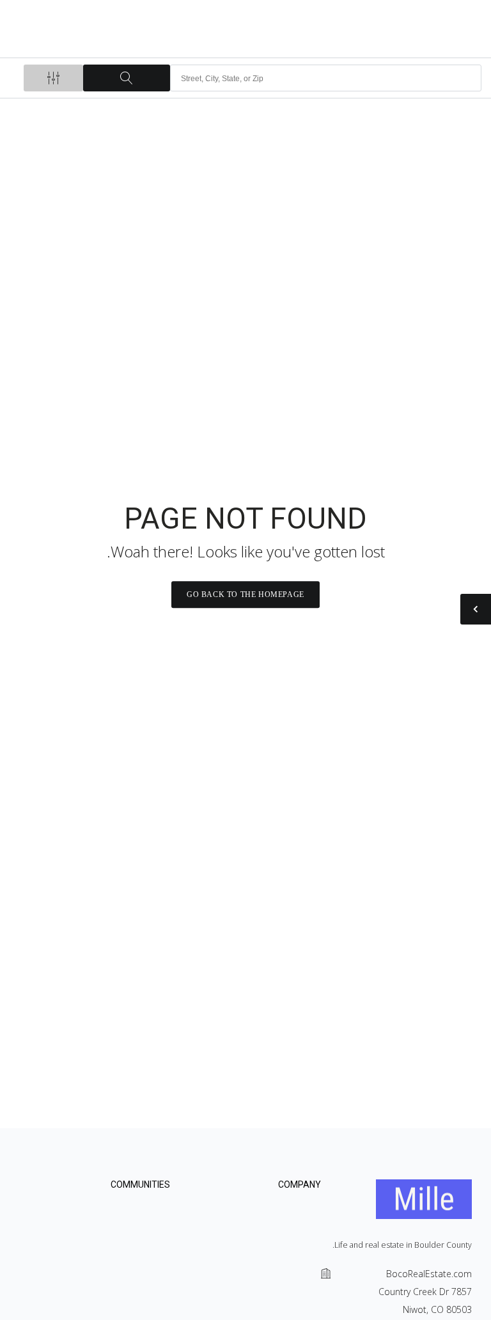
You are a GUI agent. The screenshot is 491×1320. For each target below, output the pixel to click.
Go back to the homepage (245, 594)
